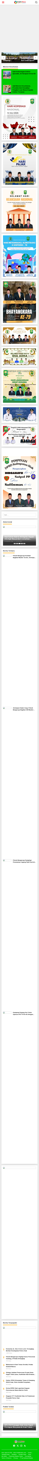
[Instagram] (21, 1445)
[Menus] (3, 2)
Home (30, 1452)
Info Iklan (4, 1456)
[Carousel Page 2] (17, 543)
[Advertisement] (19, 29)
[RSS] (25, 1445)
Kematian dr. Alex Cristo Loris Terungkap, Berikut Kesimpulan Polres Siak (20, 1350)
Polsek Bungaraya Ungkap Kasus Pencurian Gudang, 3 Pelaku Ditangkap (20, 1357)
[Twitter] (17, 1445)
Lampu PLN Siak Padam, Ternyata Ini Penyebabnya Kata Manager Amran (28, 59)
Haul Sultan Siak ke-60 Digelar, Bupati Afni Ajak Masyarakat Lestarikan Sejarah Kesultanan (19, 538)
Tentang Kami (6, 1454)
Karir (29, 1454)
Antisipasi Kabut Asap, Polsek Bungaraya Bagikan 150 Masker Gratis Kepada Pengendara (23, 709)
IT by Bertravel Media (26, 1458)
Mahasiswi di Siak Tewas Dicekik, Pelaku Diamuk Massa (19, 1365)
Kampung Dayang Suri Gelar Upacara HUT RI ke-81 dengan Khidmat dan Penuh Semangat (11, 59)
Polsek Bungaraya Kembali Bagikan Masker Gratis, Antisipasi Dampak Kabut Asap (24, 557)
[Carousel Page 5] (24, 543)
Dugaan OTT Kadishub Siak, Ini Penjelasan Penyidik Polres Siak (20, 1397)
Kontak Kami (22, 1454)
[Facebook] (14, 1445)
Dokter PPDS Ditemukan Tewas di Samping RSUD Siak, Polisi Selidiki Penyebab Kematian (20, 1381)
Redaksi (14, 1454)
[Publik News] (20, 2)
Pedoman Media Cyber (16, 1456)
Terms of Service (6, 1458)
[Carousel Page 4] (22, 543)
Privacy (16, 1458)
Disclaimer (28, 1456)
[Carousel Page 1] (15, 543)
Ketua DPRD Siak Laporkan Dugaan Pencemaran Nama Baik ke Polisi (18, 1389)
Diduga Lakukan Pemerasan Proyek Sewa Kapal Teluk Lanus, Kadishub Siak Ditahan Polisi (20, 1373)
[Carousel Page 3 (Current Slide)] (19, 543)
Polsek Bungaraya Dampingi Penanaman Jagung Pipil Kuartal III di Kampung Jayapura (24, 861)
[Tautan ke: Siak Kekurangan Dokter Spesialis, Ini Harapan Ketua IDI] (7, 74)
